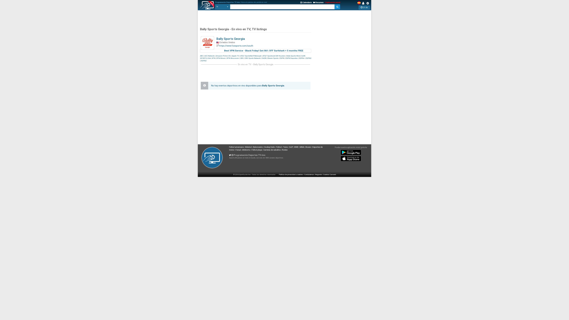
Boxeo (308, 147)
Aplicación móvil (333, 2)
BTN (213, 58)
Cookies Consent (329, 175)
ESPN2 (308, 58)
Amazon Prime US (223, 56)
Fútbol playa (257, 150)
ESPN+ (302, 58)
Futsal (238, 150)
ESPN (282, 58)
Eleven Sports (273, 58)
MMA (302, 147)
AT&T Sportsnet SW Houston (274, 56)
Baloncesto (258, 147)
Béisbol (248, 147)
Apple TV (235, 56)
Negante (318, 175)
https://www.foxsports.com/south (236, 45)
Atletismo (246, 150)
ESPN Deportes (292, 58)
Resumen (319, 2)
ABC (201, 56)
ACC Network (209, 56)
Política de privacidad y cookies (291, 175)
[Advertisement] (254, 17)
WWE (296, 147)
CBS (241, 58)
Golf (291, 147)
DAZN (264, 58)
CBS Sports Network (252, 58)
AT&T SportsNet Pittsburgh (250, 56)
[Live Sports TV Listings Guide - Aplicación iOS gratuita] (351, 158)
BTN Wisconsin (233, 58)
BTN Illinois (221, 58)
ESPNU (204, 61)
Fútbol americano (236, 147)
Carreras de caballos (272, 150)
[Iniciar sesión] (364, 3)
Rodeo (285, 150)
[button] (222, 6)
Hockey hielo (269, 147)
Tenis (285, 147)
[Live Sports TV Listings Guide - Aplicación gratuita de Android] (351, 152)
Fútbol (279, 147)
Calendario (307, 2)
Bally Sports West (293, 56)
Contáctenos (309, 175)
